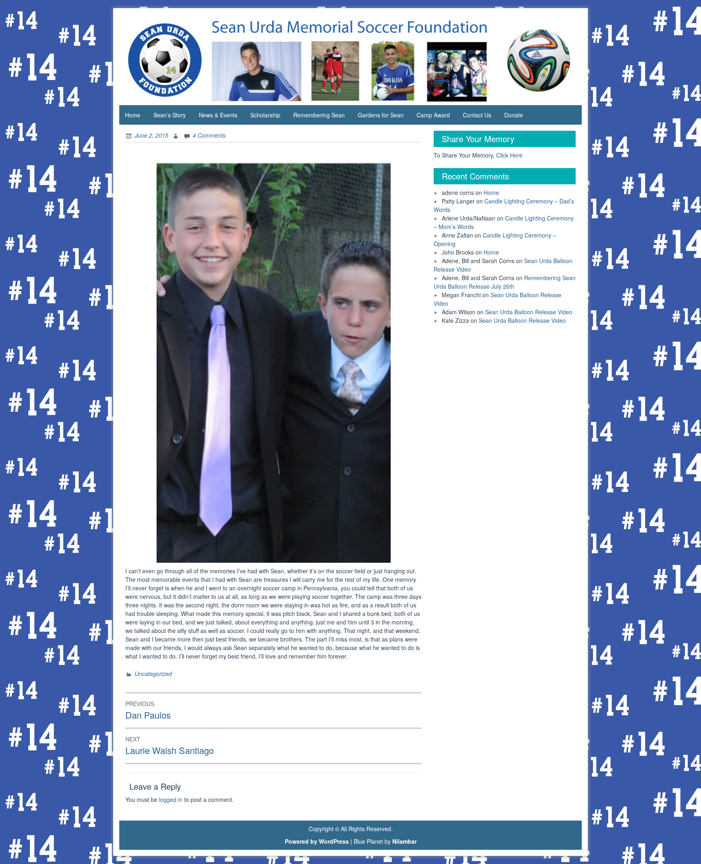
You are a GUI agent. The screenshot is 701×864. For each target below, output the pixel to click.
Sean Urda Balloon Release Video (528, 312)
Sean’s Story (169, 115)
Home (132, 115)
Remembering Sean (319, 115)
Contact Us (477, 115)
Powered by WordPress (317, 841)
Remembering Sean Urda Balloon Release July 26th (505, 282)
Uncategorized (153, 674)
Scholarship (265, 115)
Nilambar (404, 841)
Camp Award (433, 115)
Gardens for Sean (381, 115)
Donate (513, 115)
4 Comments (209, 135)
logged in (171, 799)
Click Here (509, 155)
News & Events (218, 115)
